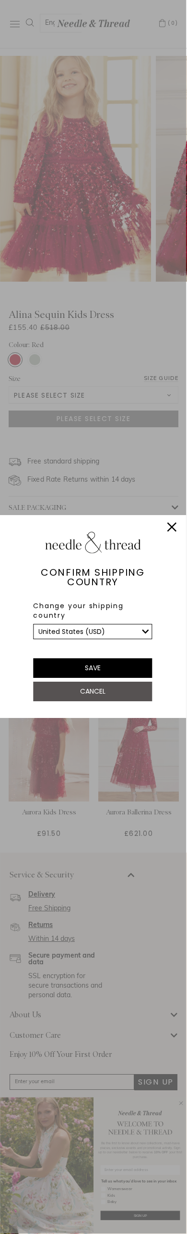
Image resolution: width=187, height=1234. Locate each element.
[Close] (172, 528)
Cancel (92, 691)
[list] (92, 631)
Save (93, 668)
